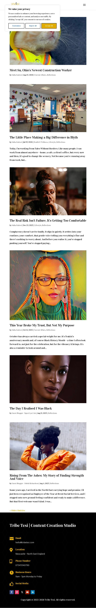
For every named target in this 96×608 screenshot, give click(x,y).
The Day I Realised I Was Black (31, 408)
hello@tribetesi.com (25, 542)
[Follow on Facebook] (12, 592)
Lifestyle (52, 142)
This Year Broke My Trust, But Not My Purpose (42, 325)
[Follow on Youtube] (27, 592)
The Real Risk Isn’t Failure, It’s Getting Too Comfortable (48, 220)
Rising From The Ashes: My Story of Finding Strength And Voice (47, 477)
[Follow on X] (22, 592)
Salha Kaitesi (17, 75)
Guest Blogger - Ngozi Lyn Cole (24, 413)
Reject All (32, 26)
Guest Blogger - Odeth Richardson (25, 483)
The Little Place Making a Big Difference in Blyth (44, 137)
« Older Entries (17, 510)
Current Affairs (40, 75)
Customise (16, 26)
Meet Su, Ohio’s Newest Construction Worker (41, 70)
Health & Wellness (41, 142)
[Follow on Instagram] (17, 592)
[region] (32, 18)
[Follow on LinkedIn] (33, 592)
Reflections (51, 75)
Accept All (49, 26)
